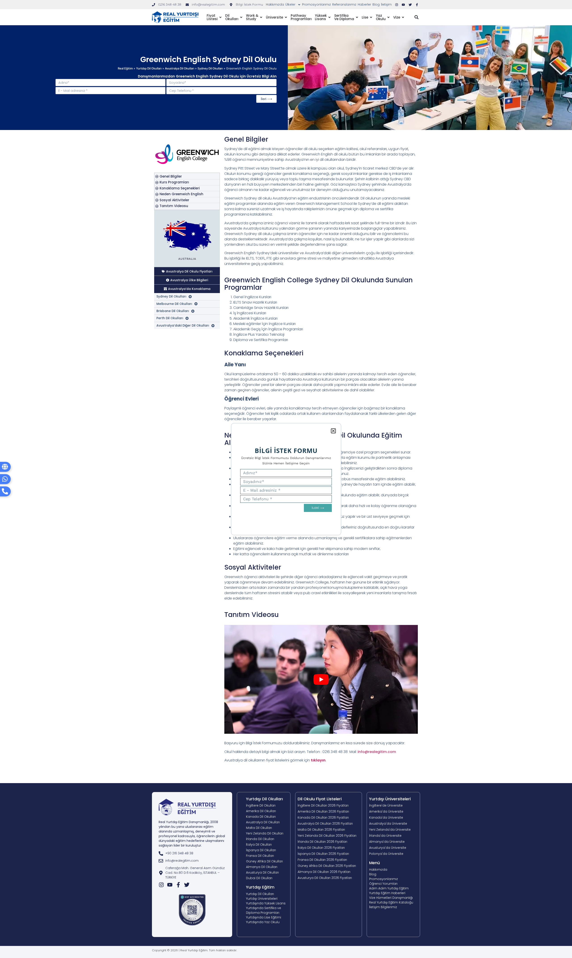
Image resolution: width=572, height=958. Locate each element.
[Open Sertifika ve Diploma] (357, 17)
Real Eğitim (125, 68)
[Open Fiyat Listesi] (220, 17)
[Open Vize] (403, 17)
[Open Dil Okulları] (241, 17)
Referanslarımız (344, 5)
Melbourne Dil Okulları (174, 304)
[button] (416, 17)
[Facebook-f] (178, 884)
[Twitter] (186, 884)
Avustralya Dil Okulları (179, 68)
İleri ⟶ (266, 98)
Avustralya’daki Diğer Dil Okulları (182, 325)
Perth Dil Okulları (169, 318)
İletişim (386, 5)
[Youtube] (169, 884)
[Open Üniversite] (286, 17)
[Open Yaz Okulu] (388, 17)
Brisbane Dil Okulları (172, 311)
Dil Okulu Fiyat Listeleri (320, 799)
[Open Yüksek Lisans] (329, 17)
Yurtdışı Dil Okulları (149, 68)
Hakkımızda (275, 5)
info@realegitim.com (377, 751)
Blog (376, 5)
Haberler (364, 5)
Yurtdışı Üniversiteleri (390, 799)
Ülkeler (290, 5)
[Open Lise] (371, 17)
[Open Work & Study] (261, 17)
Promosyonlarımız (316, 5)
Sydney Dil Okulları (210, 68)
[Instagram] (161, 884)
